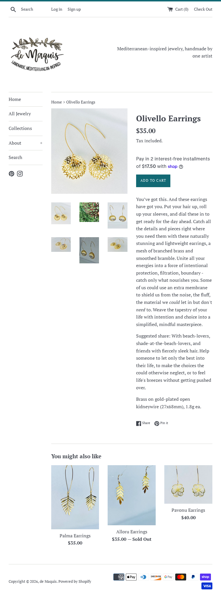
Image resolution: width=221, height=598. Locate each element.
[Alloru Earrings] (132, 495)
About (26, 143)
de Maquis (48, 581)
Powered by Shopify (74, 581)
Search (15, 157)
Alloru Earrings (131, 531)
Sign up (74, 9)
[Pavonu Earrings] (188, 484)
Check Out (203, 9)
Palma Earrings (75, 535)
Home (15, 99)
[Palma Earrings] (75, 497)
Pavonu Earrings (188, 510)
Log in (56, 9)
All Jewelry (20, 113)
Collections (20, 128)
